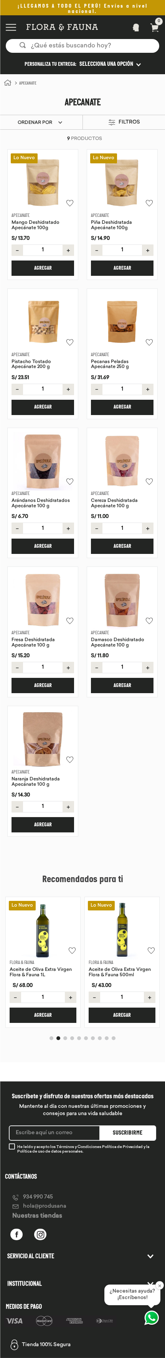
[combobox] (82, 46)
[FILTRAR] (122, 122)
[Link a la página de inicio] (7, 83)
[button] (82, 64)
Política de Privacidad (122, 1147)
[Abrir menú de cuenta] (133, 27)
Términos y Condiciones (78, 1147)
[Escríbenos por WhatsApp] (151, 1317)
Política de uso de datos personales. (50, 1152)
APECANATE (27, 83)
